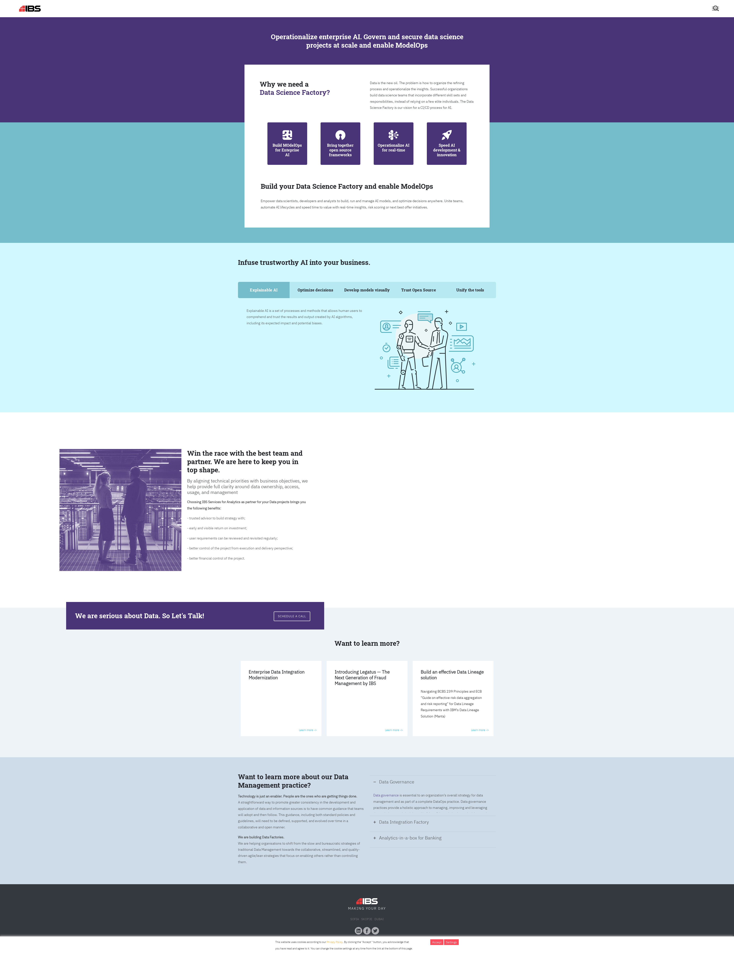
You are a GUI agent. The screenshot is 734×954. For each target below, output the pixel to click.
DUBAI (379, 919)
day (382, 908)
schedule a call (292, 616)
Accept (437, 942)
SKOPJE (366, 919)
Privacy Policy (335, 942)
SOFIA (354, 919)
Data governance (386, 795)
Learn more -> (308, 730)
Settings (451, 942)
